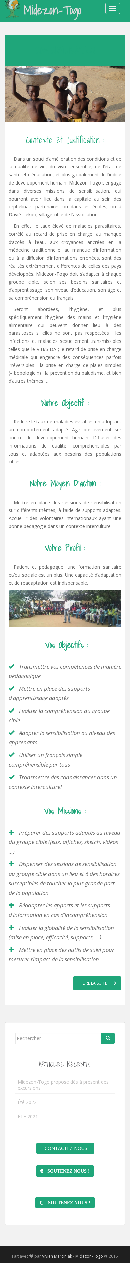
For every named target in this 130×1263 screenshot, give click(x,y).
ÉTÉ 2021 (28, 1116)
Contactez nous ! (65, 1148)
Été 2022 (27, 1102)
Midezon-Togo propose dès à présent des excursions (63, 1084)
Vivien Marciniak (57, 1256)
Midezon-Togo (52, 10)
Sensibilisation (65, 50)
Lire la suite (96, 983)
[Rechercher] (108, 1038)
